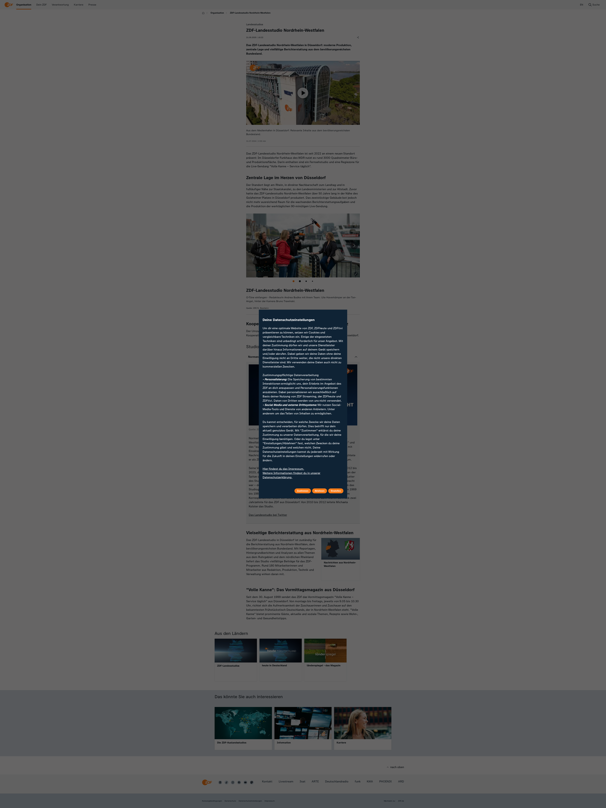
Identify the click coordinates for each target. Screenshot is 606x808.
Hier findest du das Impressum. (283, 469)
